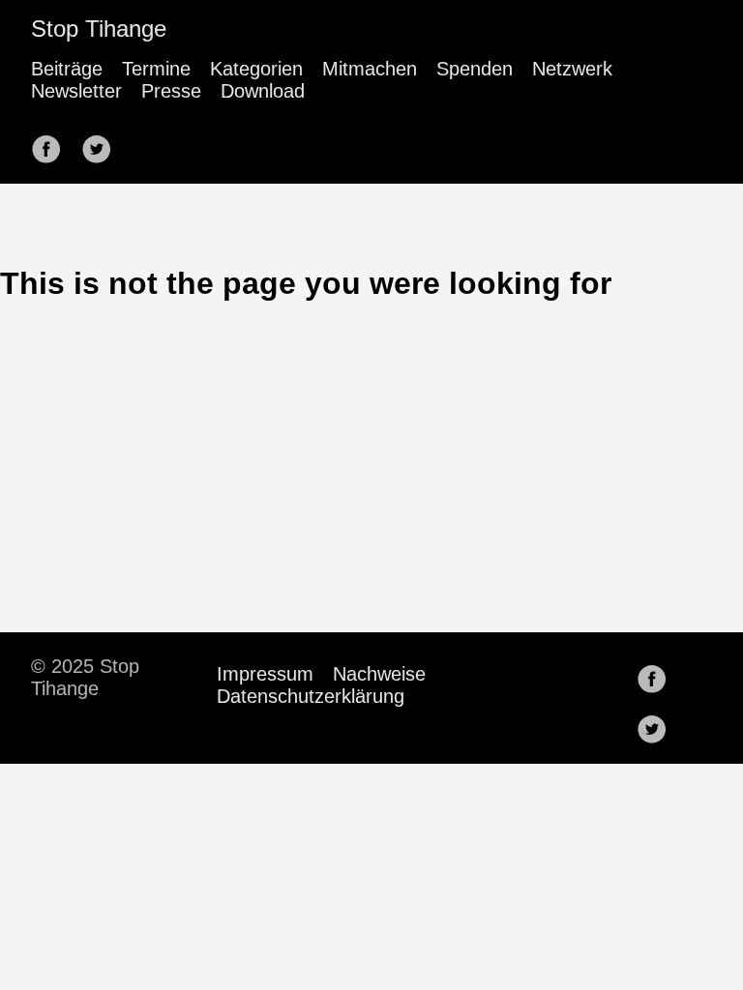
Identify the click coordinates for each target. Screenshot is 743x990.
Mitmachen (369, 68)
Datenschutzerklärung (310, 696)
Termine (156, 68)
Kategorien (256, 68)
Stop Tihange (98, 28)
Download (263, 91)
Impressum (265, 673)
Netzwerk (572, 68)
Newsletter (76, 91)
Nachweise (379, 673)
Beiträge (67, 68)
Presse (171, 91)
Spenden (474, 68)
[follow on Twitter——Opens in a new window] (102, 143)
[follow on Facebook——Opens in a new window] (52, 143)
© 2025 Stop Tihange (85, 677)
